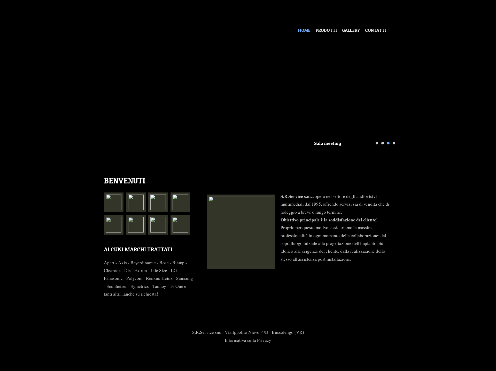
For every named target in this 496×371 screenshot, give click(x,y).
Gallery (351, 30)
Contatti (375, 30)
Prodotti (326, 30)
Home (304, 30)
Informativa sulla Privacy (248, 340)
